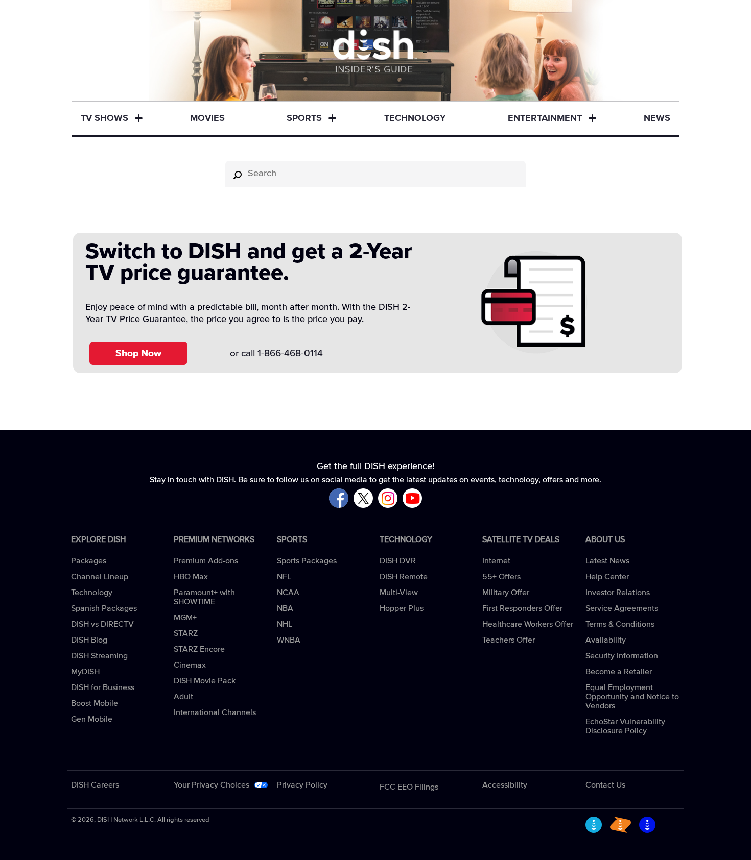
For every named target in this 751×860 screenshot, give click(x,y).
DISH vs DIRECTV (102, 624)
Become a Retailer (618, 672)
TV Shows (104, 118)
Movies (207, 118)
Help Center (607, 577)
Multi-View (399, 592)
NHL (284, 624)
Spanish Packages (104, 608)
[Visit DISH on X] (363, 498)
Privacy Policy (302, 785)
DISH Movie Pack (205, 681)
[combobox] (375, 174)
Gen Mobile (91, 719)
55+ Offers (501, 577)
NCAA (288, 592)
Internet (496, 561)
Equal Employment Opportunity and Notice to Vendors (632, 696)
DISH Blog (89, 640)
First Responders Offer (522, 608)
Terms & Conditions (619, 624)
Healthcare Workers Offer (527, 624)
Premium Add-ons (206, 561)
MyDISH (85, 672)
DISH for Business (102, 687)
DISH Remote (404, 577)
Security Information (621, 656)
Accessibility (504, 785)
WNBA (288, 640)
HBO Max (191, 577)
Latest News (607, 561)
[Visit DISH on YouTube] (412, 498)
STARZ (186, 633)
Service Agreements (621, 608)
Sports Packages (307, 561)
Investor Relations (617, 592)
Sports (304, 118)
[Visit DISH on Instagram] (387, 498)
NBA (285, 608)
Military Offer (505, 592)
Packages (88, 561)
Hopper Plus (402, 608)
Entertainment (545, 118)
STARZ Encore (199, 649)
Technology (415, 118)
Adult (183, 697)
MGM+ (185, 617)
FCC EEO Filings (409, 787)
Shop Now (138, 353)
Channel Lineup (99, 577)
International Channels (215, 712)
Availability (605, 640)
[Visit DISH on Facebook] (338, 498)
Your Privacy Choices (211, 785)
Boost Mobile (94, 703)
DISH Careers (95, 785)
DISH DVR (398, 561)
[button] (138, 119)
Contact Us (605, 785)
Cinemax (190, 665)
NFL (284, 577)
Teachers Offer (508, 640)
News (657, 118)
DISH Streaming (99, 656)
